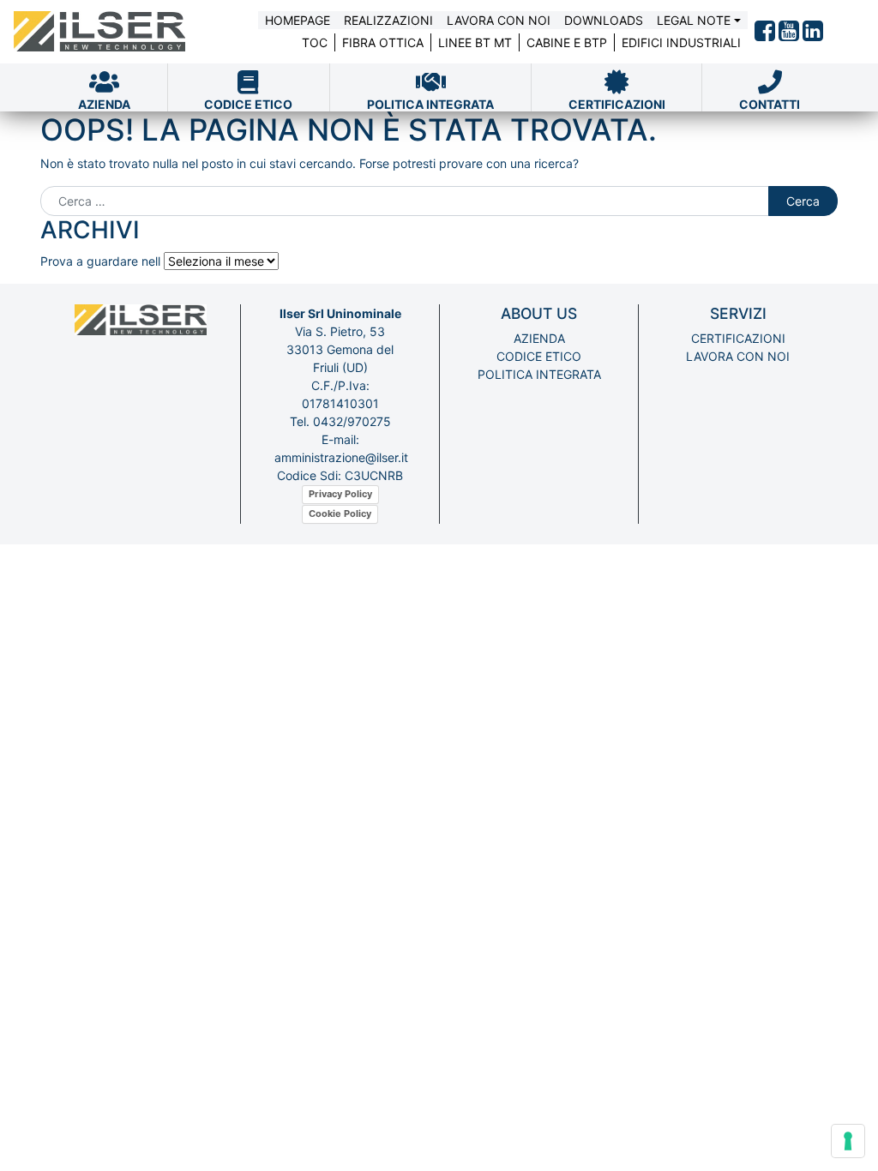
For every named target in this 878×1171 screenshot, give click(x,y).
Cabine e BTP (566, 42)
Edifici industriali (681, 42)
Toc (315, 42)
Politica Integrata (539, 374)
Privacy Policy (340, 494)
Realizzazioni (388, 20)
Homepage (297, 20)
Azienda (539, 338)
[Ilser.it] (99, 32)
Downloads (603, 20)
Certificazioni (738, 338)
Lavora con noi (498, 20)
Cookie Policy (340, 513)
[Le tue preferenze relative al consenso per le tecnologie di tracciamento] (848, 1141)
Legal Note (694, 20)
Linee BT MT (475, 42)
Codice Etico (538, 356)
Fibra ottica (383, 42)
